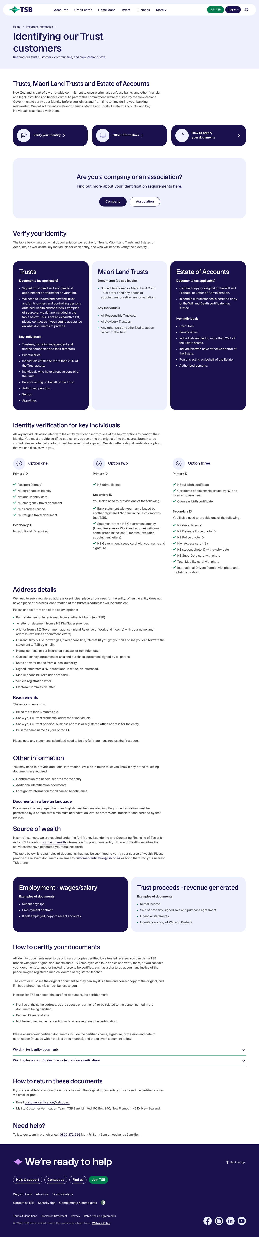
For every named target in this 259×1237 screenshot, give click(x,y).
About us (42, 1194)
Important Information (39, 26)
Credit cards (83, 10)
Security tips (46, 1203)
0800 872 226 (70, 1134)
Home (16, 26)
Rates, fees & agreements (100, 1215)
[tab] (129, 1050)
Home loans (106, 10)
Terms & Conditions (25, 1215)
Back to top (237, 1162)
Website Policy (101, 1223)
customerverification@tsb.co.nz (98, 858)
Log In (232, 9)
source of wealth (54, 842)
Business (143, 10)
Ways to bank (22, 1194)
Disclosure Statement (54, 1215)
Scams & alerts (62, 1194)
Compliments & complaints (78, 1203)
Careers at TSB (23, 1203)
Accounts (61, 10)
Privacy (75, 1215)
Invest (126, 10)
